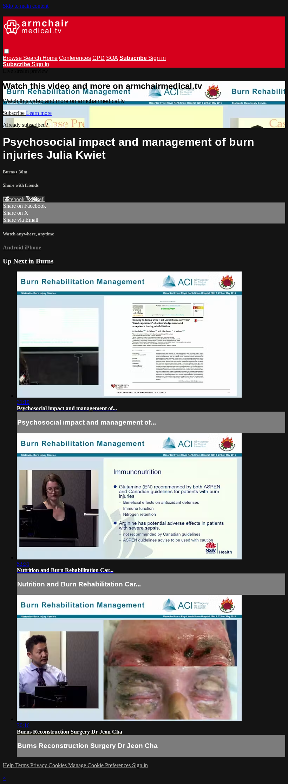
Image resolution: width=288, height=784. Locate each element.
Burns (9, 171)
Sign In (40, 64)
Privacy (39, 765)
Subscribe (14, 113)
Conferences (75, 58)
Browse (13, 58)
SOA (112, 58)
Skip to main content (25, 6)
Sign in (157, 58)
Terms (22, 765)
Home (50, 58)
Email (38, 199)
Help (9, 765)
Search (32, 58)
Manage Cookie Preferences (100, 765)
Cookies (58, 765)
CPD (98, 58)
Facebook (14, 199)
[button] (6, 51)
